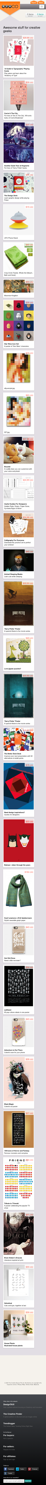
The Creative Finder (12, 1413)
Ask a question (8, 1438)
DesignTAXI (8, 1404)
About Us (36, 1384)
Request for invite (9, 1449)
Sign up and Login (9, 1459)
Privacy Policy (21, 1384)
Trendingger (9, 1423)
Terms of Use (29, 1384)
